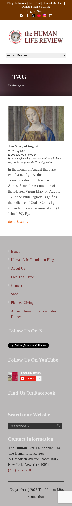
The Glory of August (23, 146)
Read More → (18, 222)
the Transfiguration (42, 162)
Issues (15, 251)
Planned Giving (42, 6)
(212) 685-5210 (19, 470)
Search (41, 11)
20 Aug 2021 (19, 151)
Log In (31, 11)
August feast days (22, 158)
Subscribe (21, 3)
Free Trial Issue (22, 277)
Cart (60, 3)
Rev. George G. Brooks (23, 155)
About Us (18, 268)
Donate (26, 6)
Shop (14, 294)
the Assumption (21, 162)
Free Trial (35, 3)
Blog (10, 3)
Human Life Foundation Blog (32, 260)
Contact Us (49, 3)
